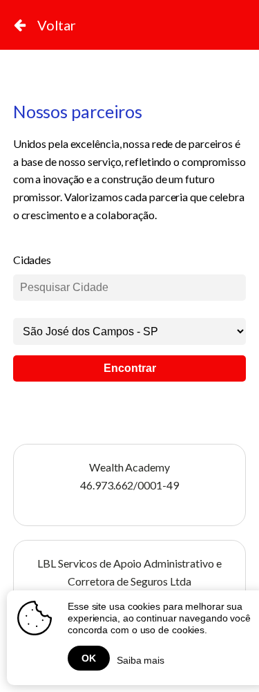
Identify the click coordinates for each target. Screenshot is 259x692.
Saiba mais (140, 660)
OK (88, 658)
